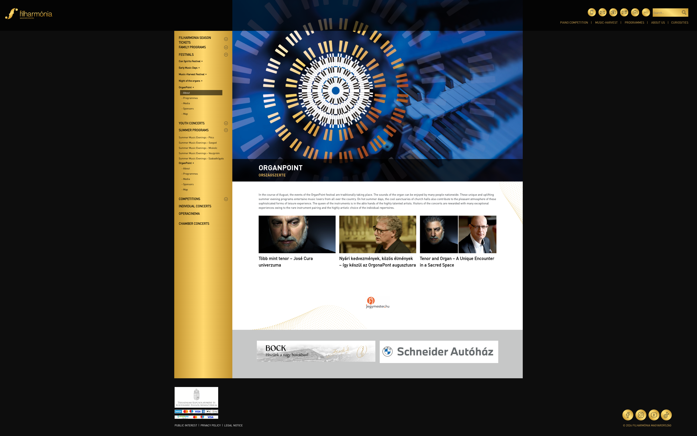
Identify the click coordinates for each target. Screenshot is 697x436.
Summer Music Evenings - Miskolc (198, 147)
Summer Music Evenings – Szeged (198, 142)
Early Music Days (188, 67)
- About (186, 92)
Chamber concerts (194, 223)
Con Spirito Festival (189, 61)
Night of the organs (189, 80)
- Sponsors (188, 108)
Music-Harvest (606, 22)
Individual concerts (195, 206)
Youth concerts (192, 123)
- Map (185, 113)
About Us (658, 22)
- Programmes (190, 97)
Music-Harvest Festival (191, 74)
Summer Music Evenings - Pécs (196, 137)
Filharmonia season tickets (195, 40)
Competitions (189, 199)
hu (646, 12)
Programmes (634, 22)
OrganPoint (185, 87)
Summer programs (194, 130)
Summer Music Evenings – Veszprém (199, 153)
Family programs (192, 47)
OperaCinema (189, 213)
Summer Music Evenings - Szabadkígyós (201, 158)
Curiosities (679, 22)
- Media (186, 103)
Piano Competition (574, 22)
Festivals (186, 54)
